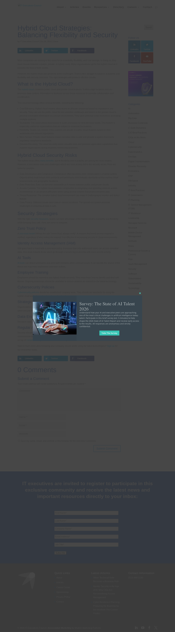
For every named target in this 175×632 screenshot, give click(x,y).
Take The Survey (109, 333)
